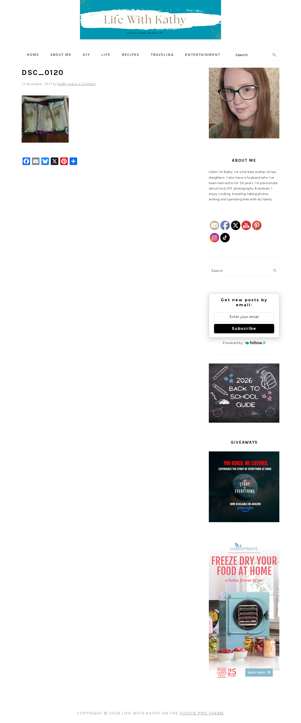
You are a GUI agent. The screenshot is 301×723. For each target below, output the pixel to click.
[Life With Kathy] (150, 42)
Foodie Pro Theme (202, 713)
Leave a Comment (82, 84)
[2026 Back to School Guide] (244, 421)
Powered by (233, 343)
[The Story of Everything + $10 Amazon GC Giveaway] (244, 521)
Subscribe (244, 328)
